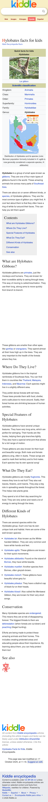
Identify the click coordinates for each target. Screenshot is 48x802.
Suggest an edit (35, 761)
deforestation (8, 623)
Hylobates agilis (11, 550)
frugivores (35, 476)
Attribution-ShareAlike (29, 738)
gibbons (6, 176)
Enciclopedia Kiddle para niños (28, 795)
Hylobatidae (30, 107)
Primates (29, 98)
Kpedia (31, 19)
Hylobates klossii (12, 591)
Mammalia (30, 94)
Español (40, 19)
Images (13, 19)
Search (43, 11)
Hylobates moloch (12, 574)
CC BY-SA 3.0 (30, 779)
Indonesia (6, 383)
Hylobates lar (10, 538)
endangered (35, 613)
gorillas (9, 348)
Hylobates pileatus (13, 583)
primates (28, 272)
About (23, 792)
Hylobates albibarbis (14, 558)
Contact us (6, 795)
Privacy (33, 792)
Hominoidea (30, 103)
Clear (38, 11)
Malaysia (36, 380)
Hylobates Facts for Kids (13, 749)
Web (6, 19)
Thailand (27, 380)
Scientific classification (24, 85)
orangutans (21, 348)
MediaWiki (6, 790)
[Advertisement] (24, 29)
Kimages (22, 19)
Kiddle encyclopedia (27, 732)
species (5, 196)
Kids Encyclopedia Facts (12, 44)
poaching (6, 627)
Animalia (29, 89)
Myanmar (21, 383)
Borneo (7, 561)
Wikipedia (6, 787)
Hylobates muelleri (13, 566)
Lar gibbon (24, 81)
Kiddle (4, 792)
